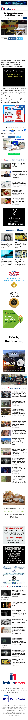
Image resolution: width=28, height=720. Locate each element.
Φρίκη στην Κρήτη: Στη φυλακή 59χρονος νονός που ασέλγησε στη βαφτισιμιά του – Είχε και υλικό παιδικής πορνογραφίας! (13, 594)
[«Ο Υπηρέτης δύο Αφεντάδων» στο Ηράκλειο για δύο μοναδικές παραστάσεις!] (6, 470)
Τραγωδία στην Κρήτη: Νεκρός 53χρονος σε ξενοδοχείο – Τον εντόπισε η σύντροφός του (19, 661)
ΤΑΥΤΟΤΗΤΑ (23, 690)
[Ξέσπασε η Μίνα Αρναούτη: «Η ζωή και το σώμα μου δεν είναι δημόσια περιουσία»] (6, 433)
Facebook (20, 130)
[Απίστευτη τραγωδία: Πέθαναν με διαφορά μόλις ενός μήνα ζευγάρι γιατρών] (6, 184)
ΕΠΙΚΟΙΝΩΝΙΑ (10, 692)
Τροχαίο (15, 133)
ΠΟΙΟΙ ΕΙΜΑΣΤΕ (16, 688)
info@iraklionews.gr (18, 710)
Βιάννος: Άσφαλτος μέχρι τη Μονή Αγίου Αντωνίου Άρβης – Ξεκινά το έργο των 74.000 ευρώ (19, 451)
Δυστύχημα (10, 133)
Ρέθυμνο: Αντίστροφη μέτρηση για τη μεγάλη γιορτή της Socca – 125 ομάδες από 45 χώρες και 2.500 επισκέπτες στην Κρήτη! (13, 412)
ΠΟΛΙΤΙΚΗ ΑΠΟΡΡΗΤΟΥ (13, 690)
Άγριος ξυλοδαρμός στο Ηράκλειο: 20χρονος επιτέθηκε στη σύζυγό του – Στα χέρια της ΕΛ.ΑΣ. (19, 612)
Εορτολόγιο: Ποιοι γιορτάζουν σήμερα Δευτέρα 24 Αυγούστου (18, 191)
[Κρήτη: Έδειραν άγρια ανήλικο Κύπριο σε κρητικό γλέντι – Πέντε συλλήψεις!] (6, 622)
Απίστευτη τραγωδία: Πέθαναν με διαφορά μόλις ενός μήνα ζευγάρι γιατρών (19, 183)
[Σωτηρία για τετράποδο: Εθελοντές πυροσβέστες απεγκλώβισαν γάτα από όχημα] (6, 201)
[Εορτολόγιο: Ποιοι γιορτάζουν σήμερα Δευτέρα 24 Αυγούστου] (6, 192)
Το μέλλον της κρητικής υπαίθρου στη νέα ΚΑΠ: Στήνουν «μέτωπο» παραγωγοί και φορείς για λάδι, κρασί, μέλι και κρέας (19, 479)
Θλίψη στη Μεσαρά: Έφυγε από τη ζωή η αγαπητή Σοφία (19, 604)
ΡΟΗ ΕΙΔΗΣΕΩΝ (7, 688)
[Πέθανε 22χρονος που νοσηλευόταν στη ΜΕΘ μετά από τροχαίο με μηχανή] (21, 237)
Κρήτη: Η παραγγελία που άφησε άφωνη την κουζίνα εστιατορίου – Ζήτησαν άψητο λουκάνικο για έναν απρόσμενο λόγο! (19, 630)
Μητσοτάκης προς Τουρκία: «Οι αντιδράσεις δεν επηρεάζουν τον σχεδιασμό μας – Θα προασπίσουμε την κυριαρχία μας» (19, 174)
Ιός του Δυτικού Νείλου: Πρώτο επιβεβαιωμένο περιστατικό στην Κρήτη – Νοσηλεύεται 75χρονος (19, 460)
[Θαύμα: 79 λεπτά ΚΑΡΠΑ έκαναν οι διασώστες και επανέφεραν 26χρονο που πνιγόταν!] (21, 254)
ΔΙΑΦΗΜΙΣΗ (18, 692)
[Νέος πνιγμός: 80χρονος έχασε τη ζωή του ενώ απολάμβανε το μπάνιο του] (7, 237)
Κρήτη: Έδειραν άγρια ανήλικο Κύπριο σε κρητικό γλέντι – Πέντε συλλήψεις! (19, 621)
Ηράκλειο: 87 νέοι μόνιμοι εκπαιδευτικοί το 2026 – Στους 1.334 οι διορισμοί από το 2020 (19, 423)
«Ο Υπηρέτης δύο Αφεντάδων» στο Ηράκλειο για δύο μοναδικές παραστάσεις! (19, 469)
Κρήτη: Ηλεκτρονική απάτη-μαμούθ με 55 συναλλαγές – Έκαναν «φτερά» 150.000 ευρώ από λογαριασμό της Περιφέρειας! (13, 641)
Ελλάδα (25, 17)
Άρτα (5, 133)
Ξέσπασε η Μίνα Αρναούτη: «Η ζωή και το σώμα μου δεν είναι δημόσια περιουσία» (19, 432)
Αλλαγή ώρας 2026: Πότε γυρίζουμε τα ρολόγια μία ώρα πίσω (18, 165)
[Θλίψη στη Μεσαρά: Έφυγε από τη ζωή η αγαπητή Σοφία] (6, 605)
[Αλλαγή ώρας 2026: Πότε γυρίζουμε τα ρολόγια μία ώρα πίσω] (6, 166)
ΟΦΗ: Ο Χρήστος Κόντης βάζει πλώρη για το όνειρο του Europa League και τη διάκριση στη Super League (19, 394)
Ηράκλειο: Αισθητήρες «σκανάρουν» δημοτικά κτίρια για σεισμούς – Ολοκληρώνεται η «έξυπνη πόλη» (19, 441)
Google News (6, 130)
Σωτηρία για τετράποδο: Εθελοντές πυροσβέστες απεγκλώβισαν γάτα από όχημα (18, 200)
